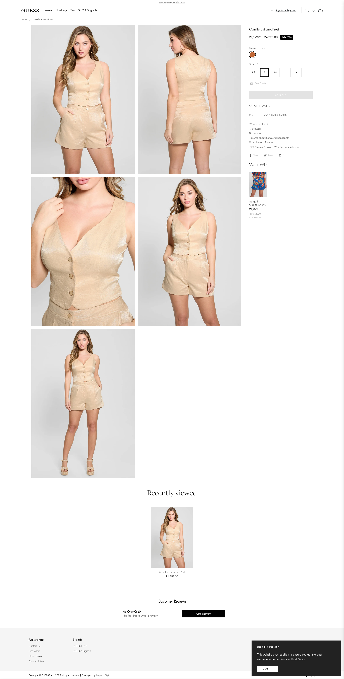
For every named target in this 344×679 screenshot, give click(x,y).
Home (24, 19)
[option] (83, 99)
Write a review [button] (203, 614)
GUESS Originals (82, 651)
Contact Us (34, 645)
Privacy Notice (36, 661)
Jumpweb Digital (103, 675)
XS (253, 72)
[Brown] (252, 54)
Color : (257, 48)
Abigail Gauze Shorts (257, 203)
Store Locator (35, 656)
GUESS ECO (80, 645)
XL (297, 72)
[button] (307, 10)
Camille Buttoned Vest (172, 572)
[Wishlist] (313, 10)
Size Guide (260, 83)
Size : (253, 64)
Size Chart (34, 651)
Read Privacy (298, 659)
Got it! (268, 668)
